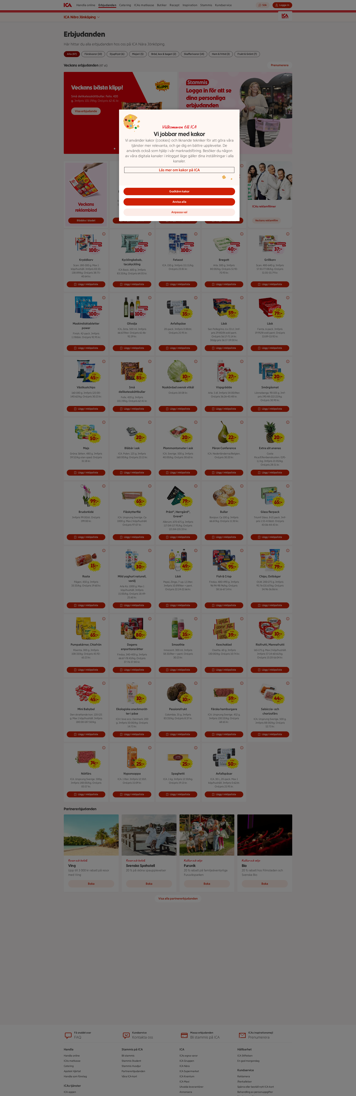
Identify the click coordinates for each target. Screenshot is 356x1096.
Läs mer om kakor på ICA (179, 170)
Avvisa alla (179, 202)
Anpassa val (179, 212)
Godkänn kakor (179, 191)
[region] (179, 165)
